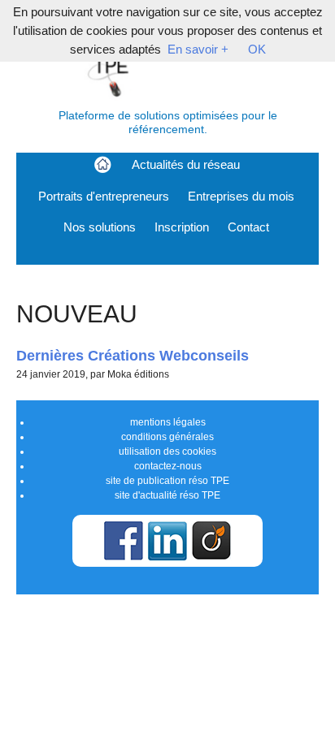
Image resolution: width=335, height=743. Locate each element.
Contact (248, 227)
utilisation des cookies (167, 451)
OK (257, 49)
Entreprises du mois (241, 196)
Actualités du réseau (186, 164)
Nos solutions (99, 227)
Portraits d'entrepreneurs (103, 196)
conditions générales (167, 437)
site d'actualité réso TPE (167, 495)
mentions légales (168, 422)
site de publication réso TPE (167, 480)
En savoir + (198, 49)
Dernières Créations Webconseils (132, 355)
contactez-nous (168, 466)
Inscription (181, 227)
